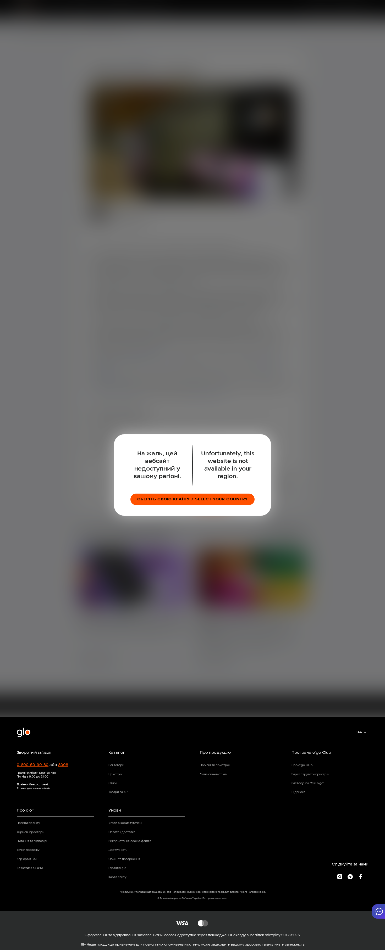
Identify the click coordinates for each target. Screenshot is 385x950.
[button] (378, 911)
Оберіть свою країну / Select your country (192, 499)
